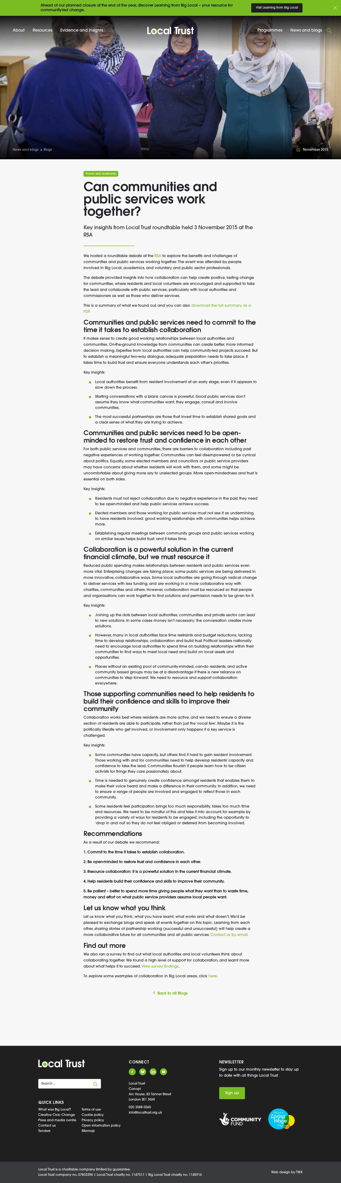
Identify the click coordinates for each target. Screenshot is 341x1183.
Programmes (269, 31)
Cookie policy (93, 1115)
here (213, 976)
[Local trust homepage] (170, 30)
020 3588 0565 (140, 1107)
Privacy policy (93, 1120)
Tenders (44, 1131)
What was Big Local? (54, 1109)
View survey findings (160, 966)
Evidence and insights (81, 31)
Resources (42, 31)
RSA (157, 256)
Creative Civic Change (56, 1115)
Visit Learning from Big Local (277, 7)
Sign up (232, 1093)
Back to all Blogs (173, 993)
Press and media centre (57, 1120)
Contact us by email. (230, 935)
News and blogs (306, 31)
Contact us (47, 1126)
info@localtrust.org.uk (145, 1113)
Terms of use (91, 1109)
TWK (299, 1172)
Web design (280, 1172)
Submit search (95, 1084)
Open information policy (101, 1126)
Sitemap (88, 1131)
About (19, 31)
